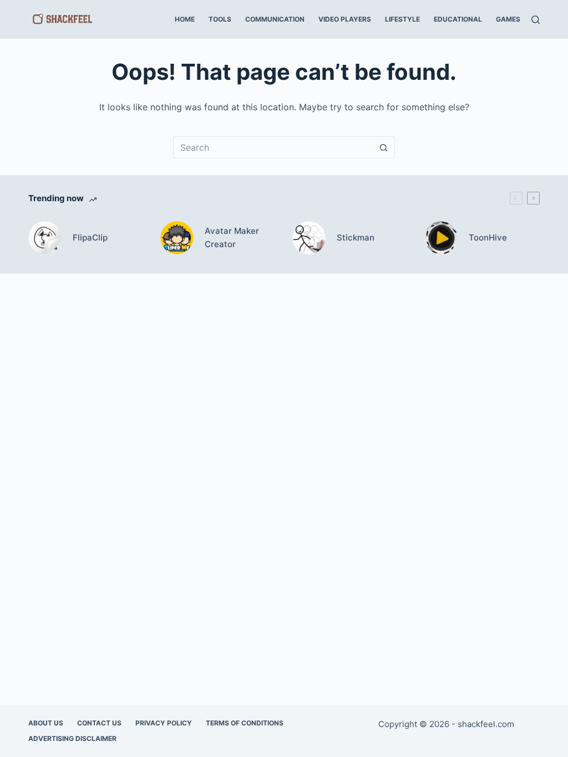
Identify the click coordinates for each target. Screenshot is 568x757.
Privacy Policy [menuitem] (163, 723)
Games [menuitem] (508, 19)
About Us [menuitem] (45, 723)
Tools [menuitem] (220, 19)
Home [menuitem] (185, 19)
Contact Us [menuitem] (99, 723)
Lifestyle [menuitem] (402, 19)
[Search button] (384, 147)
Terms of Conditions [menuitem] (244, 723)
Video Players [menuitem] (344, 19)
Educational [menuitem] (458, 19)
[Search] (535, 20)
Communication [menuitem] (275, 19)
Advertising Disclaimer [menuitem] (72, 738)
